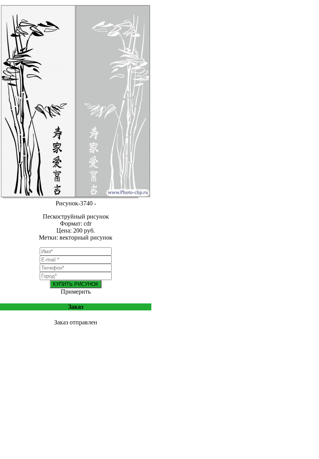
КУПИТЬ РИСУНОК (75, 284)
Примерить (76, 291)
